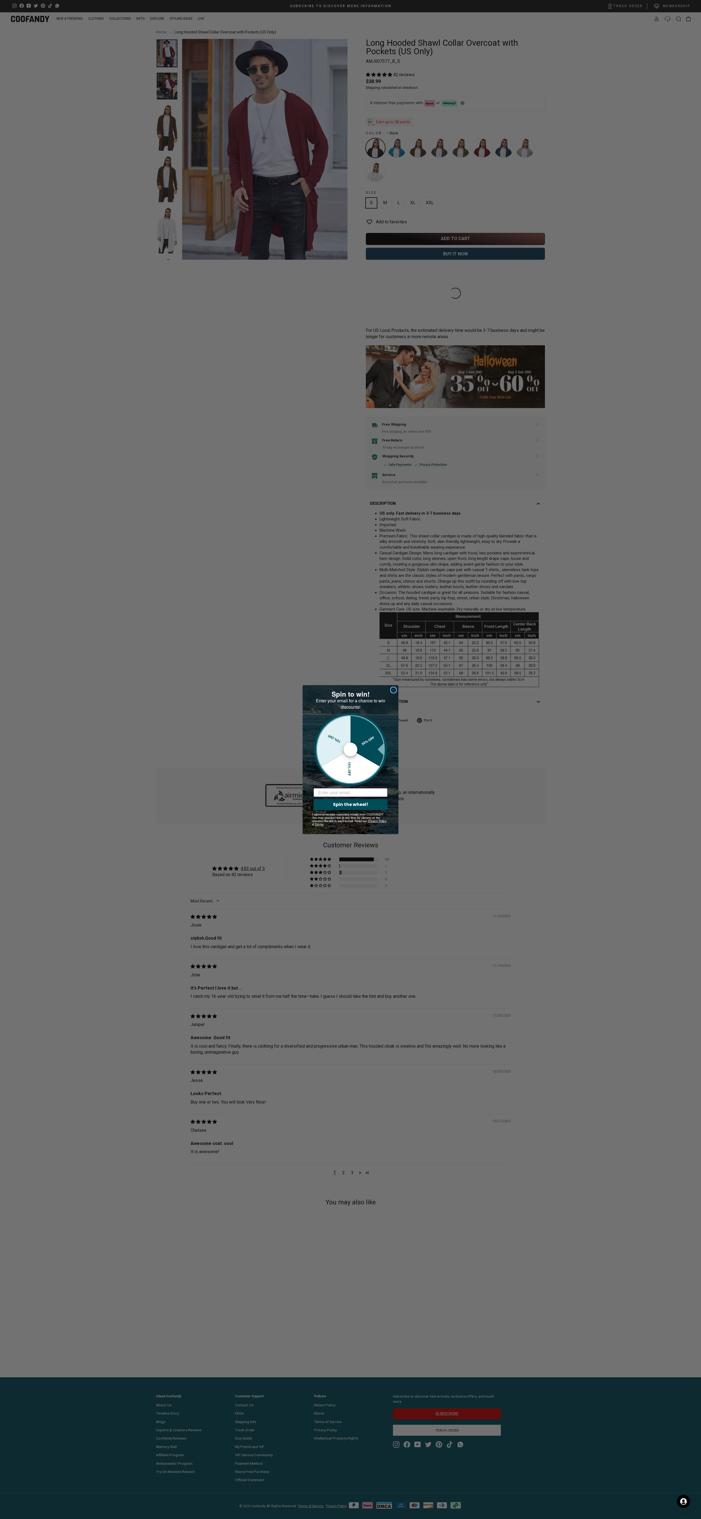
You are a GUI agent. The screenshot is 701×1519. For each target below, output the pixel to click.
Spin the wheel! (350, 804)
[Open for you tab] (683, 1501)
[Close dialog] (393, 690)
